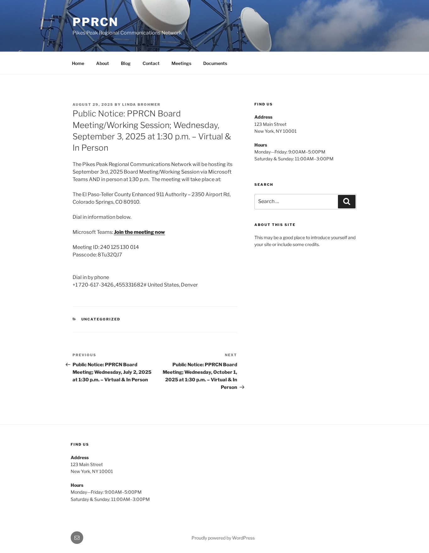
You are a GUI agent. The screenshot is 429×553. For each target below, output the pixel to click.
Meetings (181, 63)
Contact (151, 63)
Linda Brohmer (141, 104)
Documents (215, 63)
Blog (126, 63)
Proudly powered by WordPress (223, 537)
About (102, 63)
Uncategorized (101, 319)
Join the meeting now (139, 232)
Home (78, 63)
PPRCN (95, 22)
